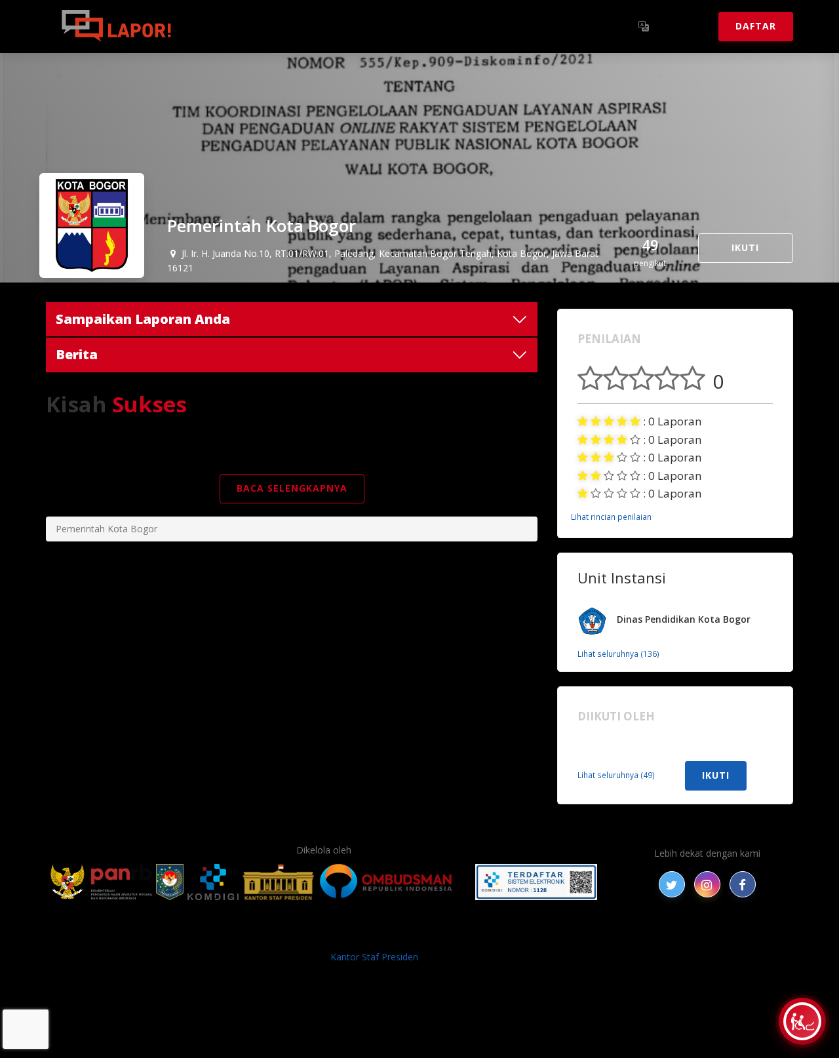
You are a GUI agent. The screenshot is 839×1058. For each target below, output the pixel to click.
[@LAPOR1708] (672, 884)
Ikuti (745, 247)
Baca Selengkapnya (292, 488)
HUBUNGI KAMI (663, 935)
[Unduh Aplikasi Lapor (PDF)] (536, 882)
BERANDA (211, 935)
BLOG (254, 935)
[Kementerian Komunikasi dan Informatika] (213, 882)
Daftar (755, 26)
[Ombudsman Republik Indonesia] (393, 882)
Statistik (328, 26)
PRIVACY (161, 935)
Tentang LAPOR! (242, 26)
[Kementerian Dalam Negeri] (170, 882)
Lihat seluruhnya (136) (618, 653)
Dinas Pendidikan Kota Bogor (684, 619)
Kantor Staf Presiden (374, 956)
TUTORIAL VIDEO (581, 935)
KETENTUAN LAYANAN (400, 935)
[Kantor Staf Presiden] (278, 882)
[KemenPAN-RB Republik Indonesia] (101, 882)
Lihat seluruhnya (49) (616, 775)
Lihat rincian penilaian (611, 516)
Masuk (685, 26)
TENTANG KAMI (497, 935)
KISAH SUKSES (307, 935)
